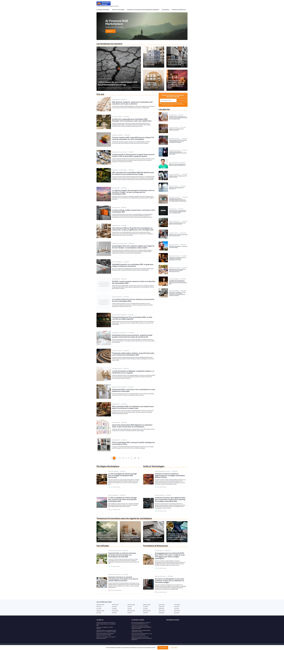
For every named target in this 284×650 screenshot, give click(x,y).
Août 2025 (176, 608)
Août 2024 (176, 606)
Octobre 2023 (115, 604)
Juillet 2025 (161, 608)
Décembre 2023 (146, 604)
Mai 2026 (130, 612)
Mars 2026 (99, 612)
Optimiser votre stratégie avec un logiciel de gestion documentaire (106, 637)
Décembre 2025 (146, 610)
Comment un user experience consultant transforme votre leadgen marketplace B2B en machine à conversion (141, 627)
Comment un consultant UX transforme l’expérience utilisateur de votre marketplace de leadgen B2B (141, 638)
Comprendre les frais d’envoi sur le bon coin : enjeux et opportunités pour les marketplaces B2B (106, 624)
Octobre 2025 (115, 610)
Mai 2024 (130, 606)
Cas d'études (165, 9)
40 (135, 458)
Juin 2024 (145, 606)
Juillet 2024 (161, 606)
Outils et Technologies (118, 9)
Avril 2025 (114, 608)
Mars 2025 (99, 608)
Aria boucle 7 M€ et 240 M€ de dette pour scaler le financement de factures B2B (141, 634)
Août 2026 (176, 612)
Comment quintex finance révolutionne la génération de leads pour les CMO (105, 634)
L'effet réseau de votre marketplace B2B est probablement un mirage (140, 631)
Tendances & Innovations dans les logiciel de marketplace (143, 9)
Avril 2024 (114, 606)
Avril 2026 (114, 612)
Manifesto (109, 31)
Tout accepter (162, 647)
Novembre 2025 (131, 610)
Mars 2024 (99, 606)
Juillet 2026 (161, 612)
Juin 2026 (145, 612)
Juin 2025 (145, 608)
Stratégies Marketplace (103, 9)
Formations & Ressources (179, 9)
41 (138, 458)
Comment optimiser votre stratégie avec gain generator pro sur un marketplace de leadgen (106, 631)
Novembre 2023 (131, 604)
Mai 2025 (130, 608)
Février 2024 (177, 604)
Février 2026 (177, 610)
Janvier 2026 (162, 610)
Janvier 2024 (162, 604)
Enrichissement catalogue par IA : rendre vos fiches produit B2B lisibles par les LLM (141, 623)
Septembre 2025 (100, 610)
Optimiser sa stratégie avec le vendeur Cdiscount (105, 628)
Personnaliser (174, 647)
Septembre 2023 (100, 604)
